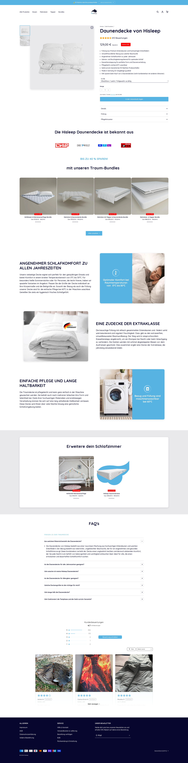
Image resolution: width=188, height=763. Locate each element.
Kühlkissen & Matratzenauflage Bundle (38, 217)
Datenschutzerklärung (28, 734)
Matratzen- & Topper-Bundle (150, 217)
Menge (102, 86)
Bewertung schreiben (110, 637)
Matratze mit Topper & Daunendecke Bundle (112, 217)
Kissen (34, 12)
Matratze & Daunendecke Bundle (75, 217)
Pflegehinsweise (106, 119)
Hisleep (26, 755)
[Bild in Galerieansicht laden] (25, 30)
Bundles (61, 12)
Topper (53, 12)
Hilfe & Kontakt (62, 727)
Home (101, 26)
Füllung (103, 114)
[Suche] (157, 12)
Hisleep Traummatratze (111, 493)
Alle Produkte (24, 12)
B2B (58, 738)
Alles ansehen (93, 233)
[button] (106, 38)
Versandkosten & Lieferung (67, 731)
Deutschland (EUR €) (161, 751)
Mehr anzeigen (93, 704)
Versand (113, 94)
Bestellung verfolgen (64, 734)
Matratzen (43, 12)
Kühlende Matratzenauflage (76, 493)
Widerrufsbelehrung (27, 738)
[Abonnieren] (129, 735)
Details (103, 109)
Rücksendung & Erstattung (67, 741)
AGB (21, 731)
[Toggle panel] (142, 541)
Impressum (23, 727)
